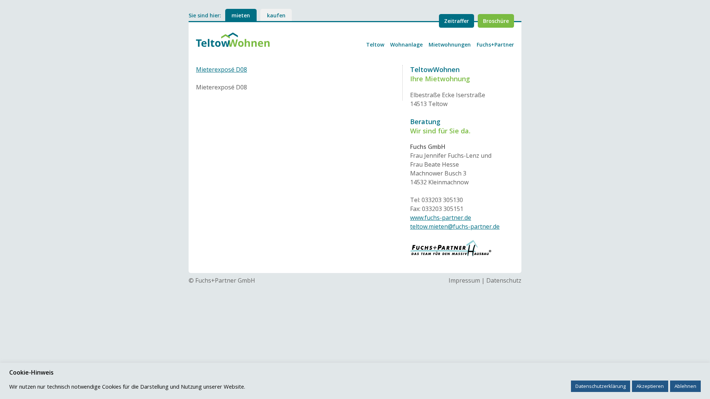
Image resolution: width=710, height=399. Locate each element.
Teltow (375, 44)
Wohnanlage (406, 44)
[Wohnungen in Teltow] (233, 39)
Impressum (464, 280)
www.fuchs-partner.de (440, 218)
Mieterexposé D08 (221, 69)
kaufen (276, 15)
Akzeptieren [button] (650, 386)
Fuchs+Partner (495, 44)
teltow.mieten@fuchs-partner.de (455, 226)
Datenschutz (503, 280)
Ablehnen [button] (685, 386)
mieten (240, 15)
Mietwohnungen (450, 44)
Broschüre (496, 20)
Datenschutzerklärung (600, 386)
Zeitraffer (456, 20)
